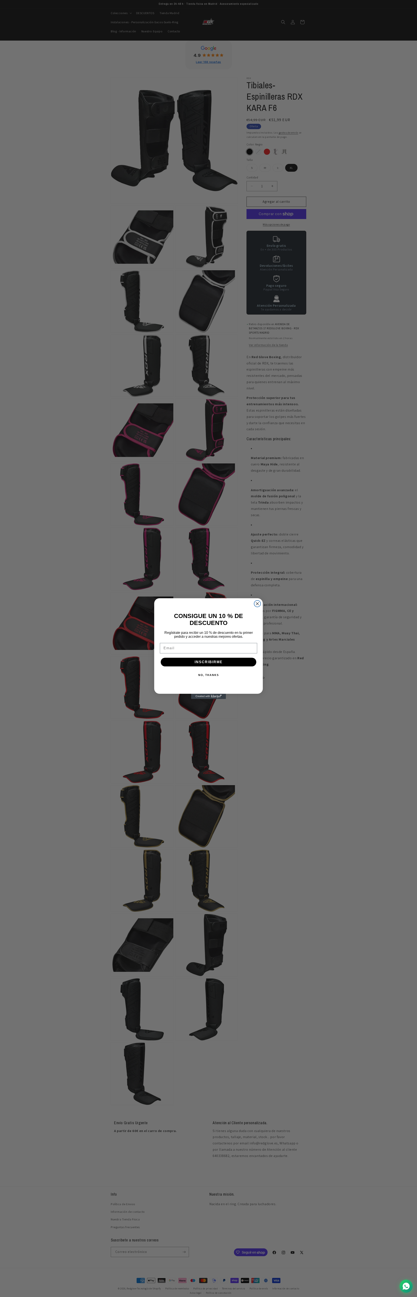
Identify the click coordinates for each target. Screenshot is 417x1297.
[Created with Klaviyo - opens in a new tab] (208, 696)
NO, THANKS (208, 675)
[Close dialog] (257, 603)
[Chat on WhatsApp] (406, 1286)
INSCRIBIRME (209, 662)
